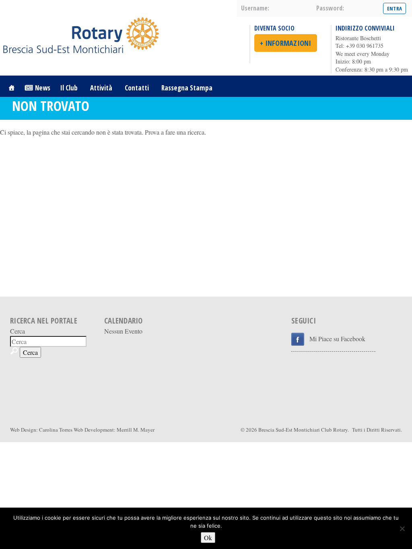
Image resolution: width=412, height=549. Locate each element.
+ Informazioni (285, 43)
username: (255, 8)
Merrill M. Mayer (135, 429)
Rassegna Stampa (186, 87)
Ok (208, 537)
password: (330, 8)
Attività (101, 87)
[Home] (11, 88)
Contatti (137, 87)
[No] (402, 528)
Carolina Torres (55, 429)
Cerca (17, 331)
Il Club (69, 87)
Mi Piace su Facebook (337, 338)
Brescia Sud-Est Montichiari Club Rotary (303, 429)
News (42, 87)
